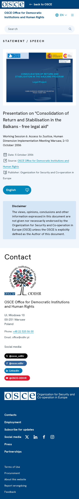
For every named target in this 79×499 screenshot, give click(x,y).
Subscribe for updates (19, 429)
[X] (27, 437)
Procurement (12, 473)
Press (8, 444)
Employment (12, 422)
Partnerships (13, 451)
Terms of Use (12, 467)
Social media (12, 437)
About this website (15, 479)
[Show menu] (72, 15)
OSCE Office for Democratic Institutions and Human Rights (24, 15)
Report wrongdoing (15, 485)
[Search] (70, 29)
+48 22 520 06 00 (23, 331)
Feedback (10, 491)
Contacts (10, 415)
